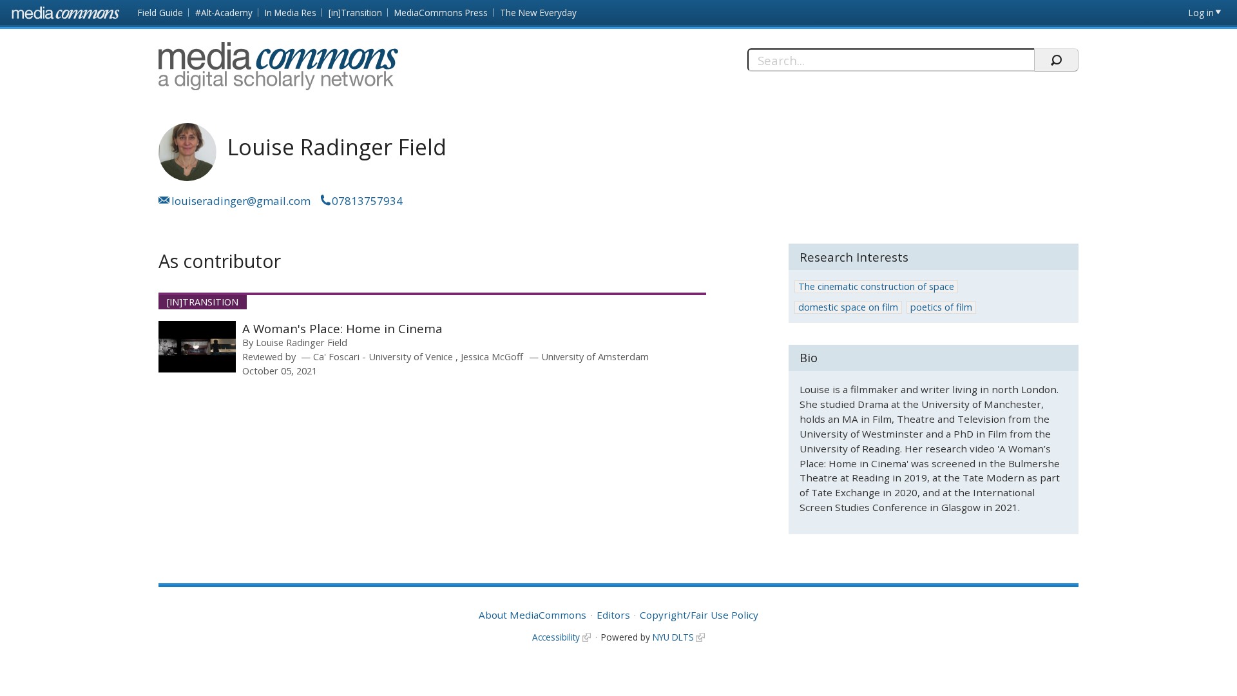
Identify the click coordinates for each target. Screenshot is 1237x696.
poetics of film (941, 307)
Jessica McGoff (492, 356)
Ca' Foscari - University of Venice (384, 356)
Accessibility (556, 637)
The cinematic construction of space (876, 286)
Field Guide (160, 12)
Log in (1201, 12)
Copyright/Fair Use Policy (699, 614)
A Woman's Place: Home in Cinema (342, 328)
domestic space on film (848, 307)
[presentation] (197, 346)
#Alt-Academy (224, 12)
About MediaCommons (532, 614)
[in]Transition (355, 12)
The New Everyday (538, 12)
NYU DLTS (673, 637)
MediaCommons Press (441, 12)
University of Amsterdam (595, 356)
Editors (613, 614)
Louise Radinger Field (301, 342)
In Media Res (290, 12)
